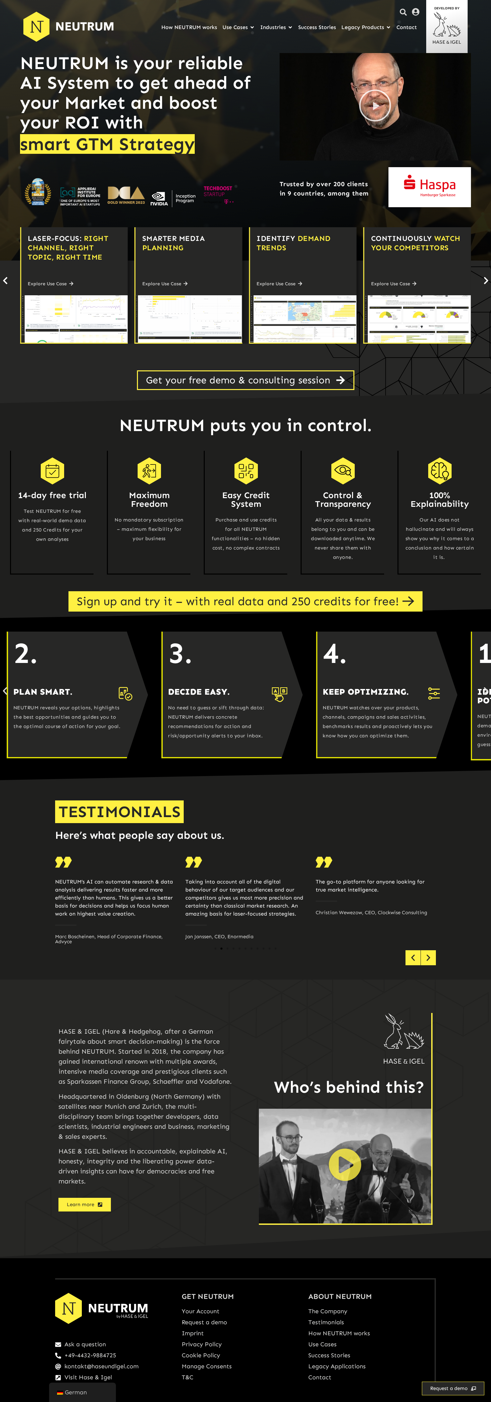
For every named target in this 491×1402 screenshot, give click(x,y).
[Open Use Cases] (252, 27)
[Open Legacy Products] (388, 27)
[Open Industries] (290, 27)
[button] (375, 107)
